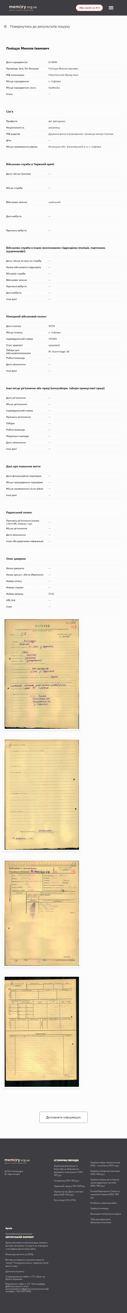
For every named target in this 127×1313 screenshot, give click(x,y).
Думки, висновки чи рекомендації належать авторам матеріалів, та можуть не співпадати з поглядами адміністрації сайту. (26, 1246)
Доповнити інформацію (63, 1117)
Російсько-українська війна (103, 1203)
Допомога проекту (14, 1271)
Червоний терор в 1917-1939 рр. (69, 1186)
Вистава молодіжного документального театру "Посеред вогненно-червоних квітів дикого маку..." (26, 1263)
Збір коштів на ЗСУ (89, 8)
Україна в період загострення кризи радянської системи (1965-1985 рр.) (104, 1183)
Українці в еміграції (99, 1208)
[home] (25, 8)
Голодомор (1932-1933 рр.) (66, 1180)
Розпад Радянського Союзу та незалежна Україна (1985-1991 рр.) (105, 1194)
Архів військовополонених (18, 1233)
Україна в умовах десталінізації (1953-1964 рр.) (105, 1173)
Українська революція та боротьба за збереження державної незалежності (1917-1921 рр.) (68, 1170)
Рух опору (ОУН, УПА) (65, 1200)
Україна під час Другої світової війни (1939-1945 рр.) (68, 1193)
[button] (111, 7)
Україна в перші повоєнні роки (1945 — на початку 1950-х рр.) (105, 1164)
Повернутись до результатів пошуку (40, 26)
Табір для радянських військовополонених (100, 1221)
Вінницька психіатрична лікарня (105, 1214)
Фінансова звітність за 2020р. (19, 1254)
